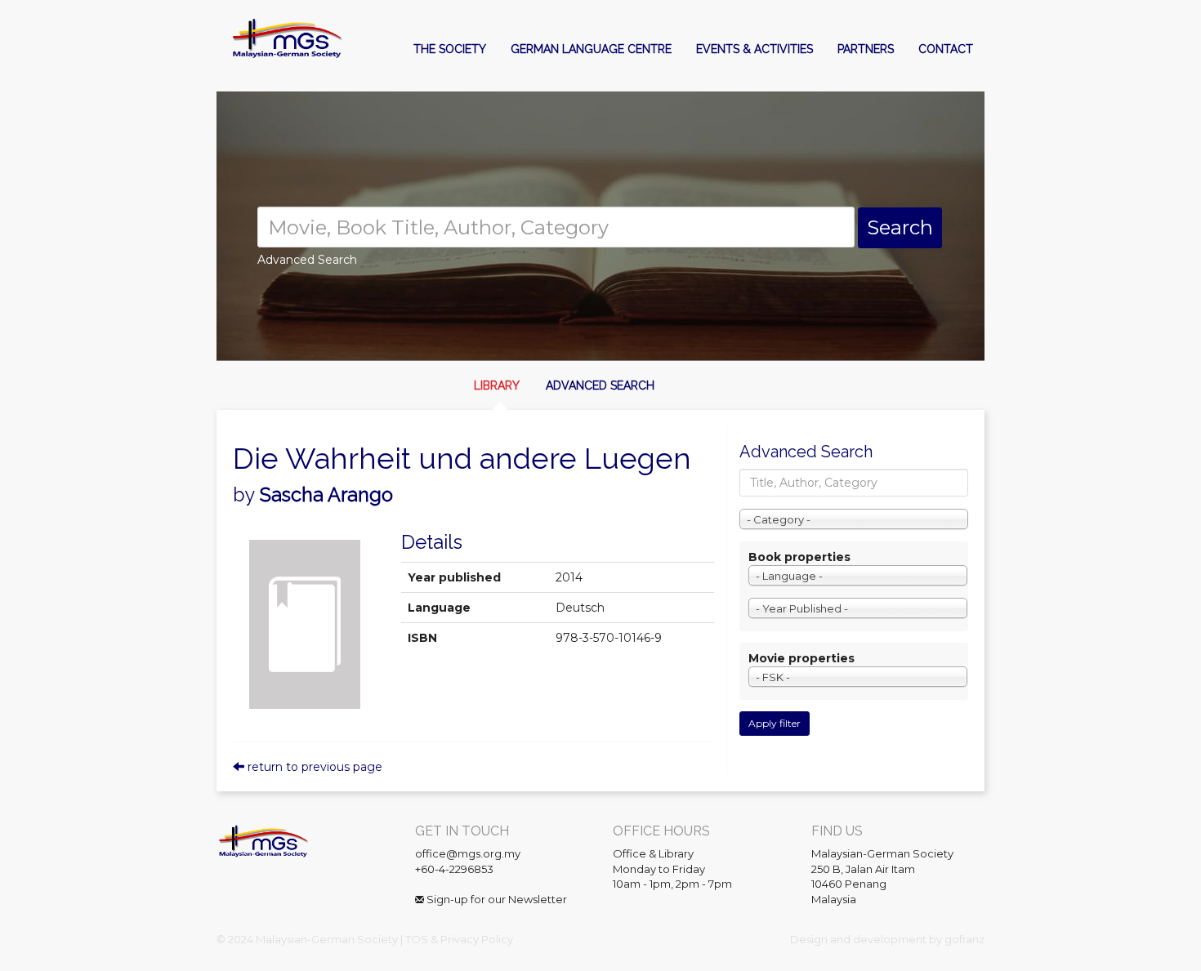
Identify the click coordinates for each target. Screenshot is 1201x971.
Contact (945, 49)
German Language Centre (591, 49)
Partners (865, 49)
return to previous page (313, 766)
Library (497, 385)
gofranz (964, 939)
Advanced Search (600, 385)
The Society (449, 49)
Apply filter (774, 723)
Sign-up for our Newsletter (495, 899)
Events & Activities (754, 49)
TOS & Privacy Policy (459, 939)
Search (900, 227)
